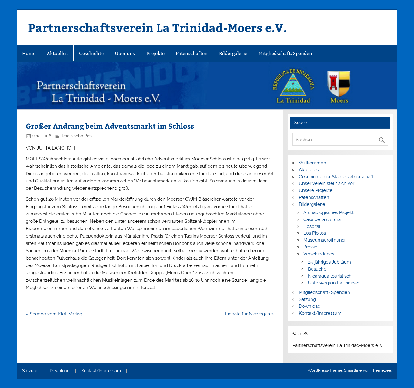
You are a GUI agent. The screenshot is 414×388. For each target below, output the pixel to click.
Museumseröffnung (324, 240)
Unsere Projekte (315, 190)
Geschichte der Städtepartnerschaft (336, 176)
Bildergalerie (233, 53)
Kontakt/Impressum (320, 313)
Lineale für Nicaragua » (249, 314)
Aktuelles (57, 53)
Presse (310, 247)
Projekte (155, 53)
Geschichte (91, 53)
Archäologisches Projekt (328, 212)
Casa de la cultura (322, 219)
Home (28, 53)
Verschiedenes (318, 254)
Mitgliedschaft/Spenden (285, 53)
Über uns (125, 53)
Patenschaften (192, 53)
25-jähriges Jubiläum (329, 262)
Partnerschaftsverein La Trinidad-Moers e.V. (157, 27)
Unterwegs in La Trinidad (333, 283)
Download (309, 306)
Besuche (317, 269)
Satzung (307, 299)
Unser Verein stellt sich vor (326, 183)
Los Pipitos (314, 233)
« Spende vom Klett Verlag (54, 314)
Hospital (311, 226)
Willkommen (312, 163)
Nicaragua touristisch (330, 276)
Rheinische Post (77, 135)
